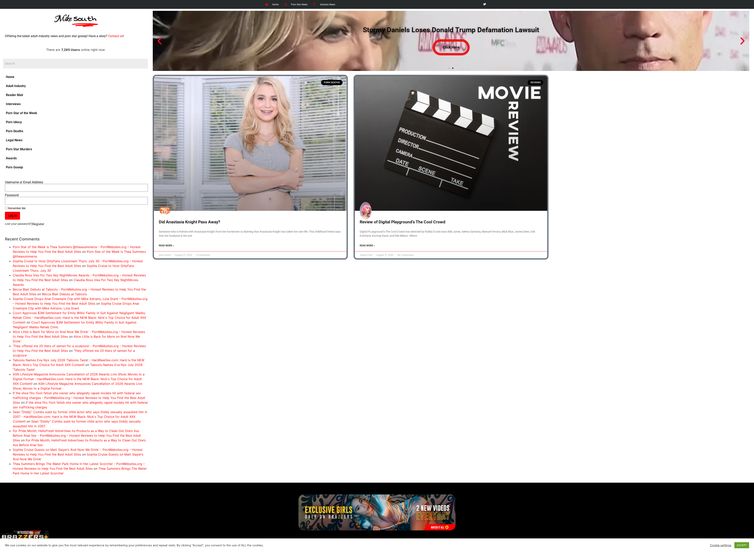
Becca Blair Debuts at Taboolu (64, 294)
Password (12, 195)
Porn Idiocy (14, 122)
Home (10, 77)
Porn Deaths (14, 131)
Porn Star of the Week (21, 113)
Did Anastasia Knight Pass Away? (189, 222)
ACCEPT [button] (742, 545)
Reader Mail (14, 95)
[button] (159, 41)
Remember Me (16, 208)
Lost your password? (18, 223)
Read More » (166, 245)
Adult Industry (16, 86)
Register (38, 224)
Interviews (13, 104)
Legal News (14, 140)
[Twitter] (484, 4)
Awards (11, 158)
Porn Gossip (14, 167)
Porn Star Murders (19, 149)
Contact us (115, 36)
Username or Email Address (24, 182)
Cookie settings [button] (720, 545)
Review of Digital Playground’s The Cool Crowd (402, 222)
